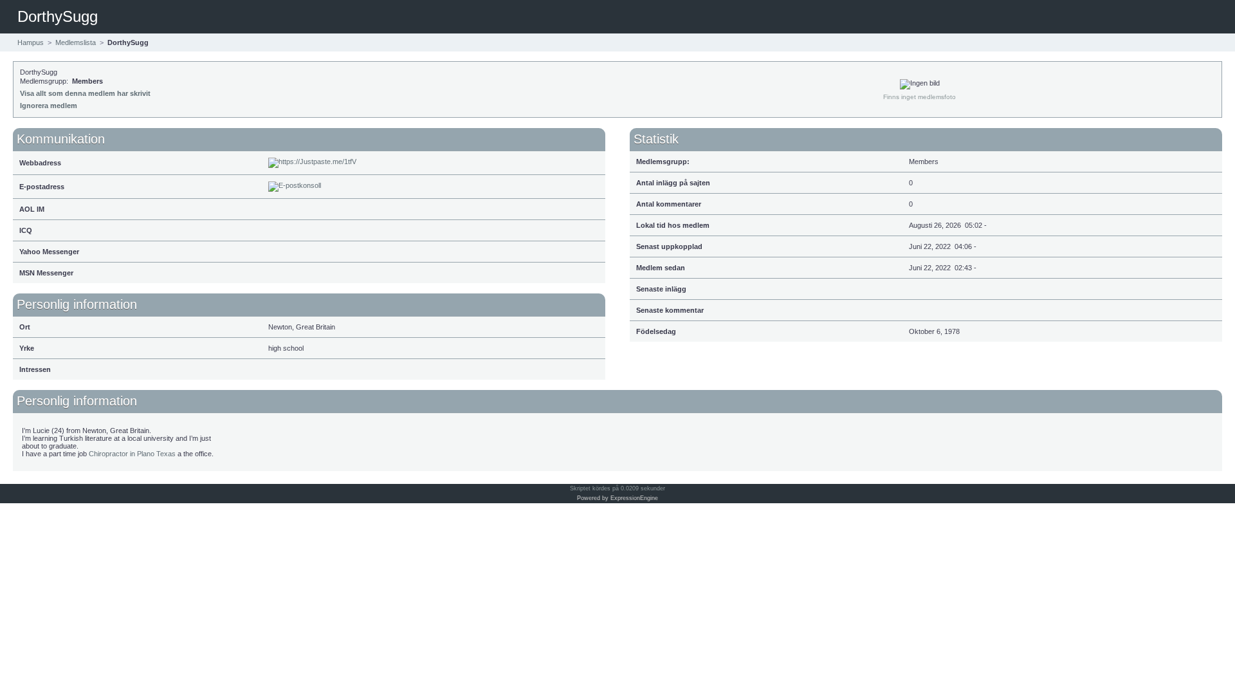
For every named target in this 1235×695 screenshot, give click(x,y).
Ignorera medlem (48, 105)
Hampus (30, 42)
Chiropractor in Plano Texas (132, 454)
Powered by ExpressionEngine (617, 498)
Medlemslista (75, 42)
